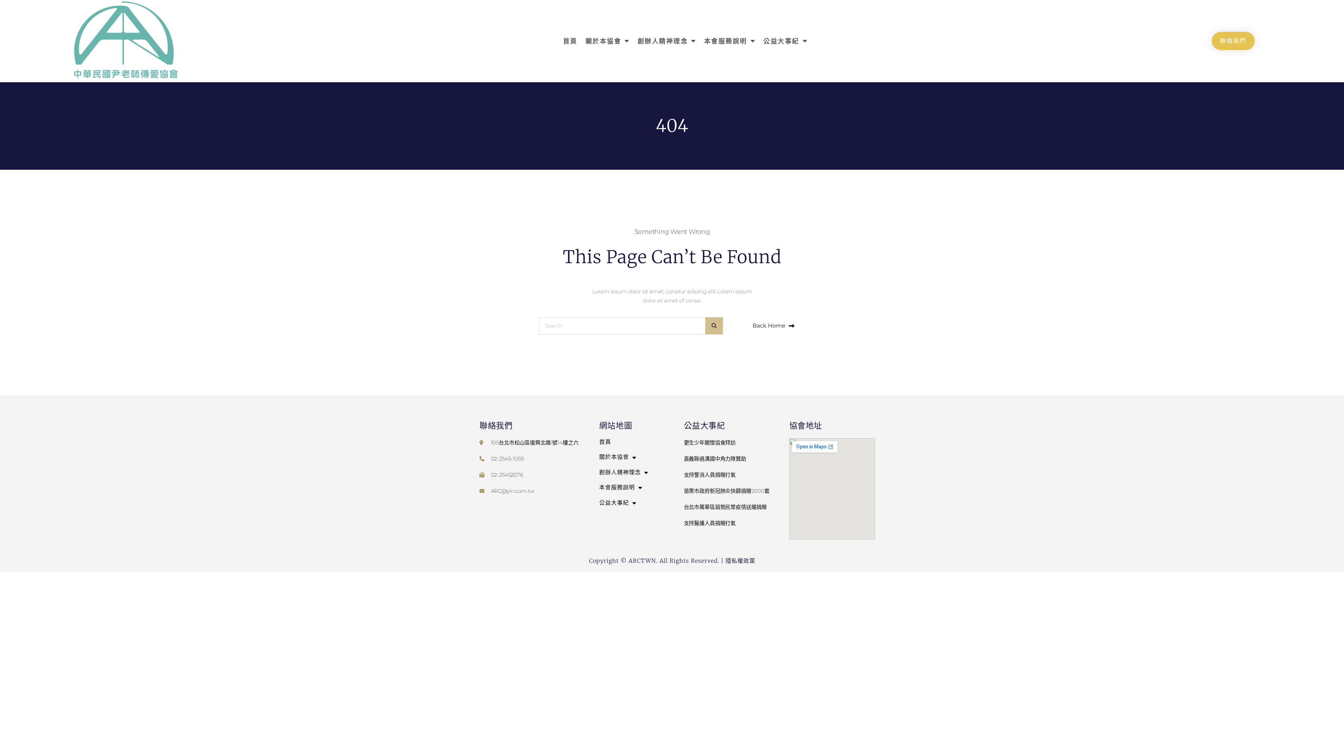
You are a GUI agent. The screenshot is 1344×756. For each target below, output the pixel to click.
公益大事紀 (781, 41)
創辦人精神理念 (663, 41)
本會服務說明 (725, 41)
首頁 (570, 41)
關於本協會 (604, 41)
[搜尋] (714, 325)
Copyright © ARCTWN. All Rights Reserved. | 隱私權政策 (672, 560)
